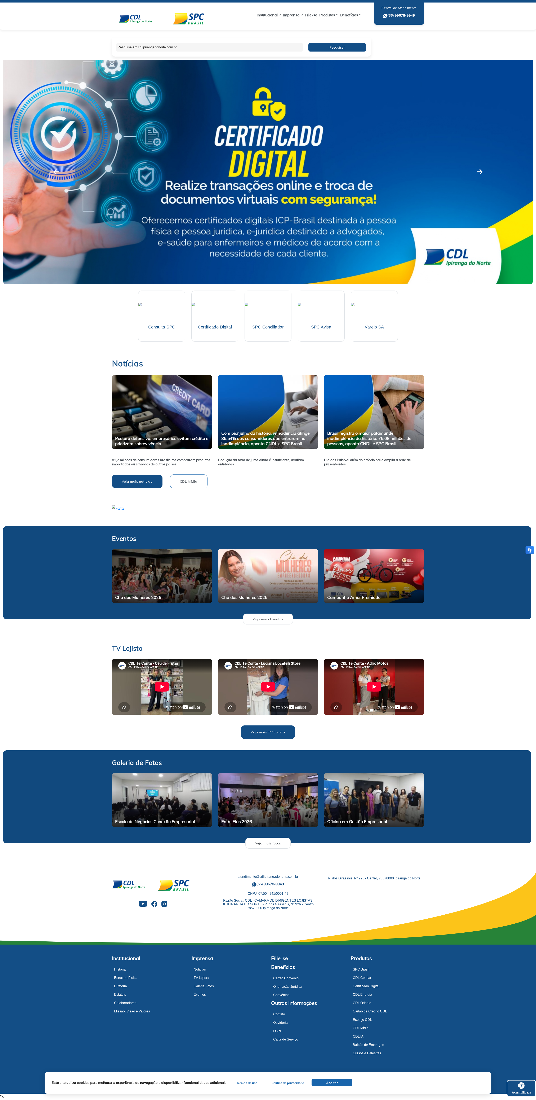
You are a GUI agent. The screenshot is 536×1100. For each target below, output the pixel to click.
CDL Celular (362, 978)
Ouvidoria (280, 1022)
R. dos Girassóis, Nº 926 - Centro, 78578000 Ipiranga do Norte (374, 878)
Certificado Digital (366, 986)
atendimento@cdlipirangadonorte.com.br (268, 876)
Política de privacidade (288, 1083)
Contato (279, 1014)
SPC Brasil (361, 969)
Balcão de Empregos (368, 1045)
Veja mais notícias (137, 481)
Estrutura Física (125, 978)
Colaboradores (125, 1003)
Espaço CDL (362, 1019)
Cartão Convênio (286, 978)
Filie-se (279, 958)
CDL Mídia (188, 481)
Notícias (200, 969)
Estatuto (120, 994)
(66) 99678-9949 (401, 15)
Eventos (200, 994)
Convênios (281, 995)
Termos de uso (247, 1083)
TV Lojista (201, 978)
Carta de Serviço (285, 1039)
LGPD (277, 1031)
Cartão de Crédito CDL (370, 1011)
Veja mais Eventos (268, 619)
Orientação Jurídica (287, 986)
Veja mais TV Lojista (268, 732)
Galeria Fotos (204, 986)
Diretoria (120, 986)
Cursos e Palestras (367, 1053)
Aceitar (332, 1083)
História (120, 969)
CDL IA (358, 1036)
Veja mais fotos (268, 843)
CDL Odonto (362, 1003)
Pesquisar (337, 47)
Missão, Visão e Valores (132, 1011)
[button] (269, 15)
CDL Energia (362, 994)
